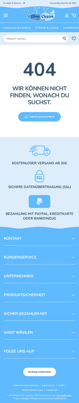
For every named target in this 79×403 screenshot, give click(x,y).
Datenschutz (48, 385)
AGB (60, 385)
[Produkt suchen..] (66, 39)
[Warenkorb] (73, 15)
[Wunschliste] (74, 38)
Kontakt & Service (12, 3)
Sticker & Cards (46, 28)
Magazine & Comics (17, 28)
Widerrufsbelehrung (32, 389)
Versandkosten (64, 395)
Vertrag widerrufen (39, 372)
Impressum (52, 389)
